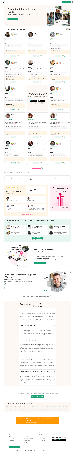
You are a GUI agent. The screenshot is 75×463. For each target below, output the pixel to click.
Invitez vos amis (12, 438)
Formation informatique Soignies (50, 407)
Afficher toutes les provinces (36, 409)
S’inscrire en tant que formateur (54, 1)
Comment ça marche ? (27, 434)
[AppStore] (41, 100)
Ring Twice (6, 172)
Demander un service (66, 1)
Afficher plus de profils (36, 168)
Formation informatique (18, 172)
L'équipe (40, 436)
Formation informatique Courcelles (24, 407)
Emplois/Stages (42, 438)
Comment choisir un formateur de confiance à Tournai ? (31, 356)
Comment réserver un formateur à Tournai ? (29, 310)
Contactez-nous (26, 440)
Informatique (11, 172)
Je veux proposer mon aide (26, 446)
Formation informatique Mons (23, 406)
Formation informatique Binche (11, 407)
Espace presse (42, 440)
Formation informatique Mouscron (50, 406)
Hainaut (25, 172)
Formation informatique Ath (36, 407)
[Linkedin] (53, 434)
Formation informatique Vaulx (62, 407)
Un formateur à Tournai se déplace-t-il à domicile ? (30, 340)
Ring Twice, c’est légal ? (28, 438)
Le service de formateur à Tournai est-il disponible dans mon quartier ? (34, 371)
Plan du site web (57, 450)
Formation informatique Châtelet (63, 406)
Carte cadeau (11, 440)
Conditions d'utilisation (38, 450)
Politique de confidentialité (48, 450)
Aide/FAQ (25, 442)
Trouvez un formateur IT (13, 18)
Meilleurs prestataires (13, 436)
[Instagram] (55, 434)
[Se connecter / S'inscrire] (73, 2)
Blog (10, 434)
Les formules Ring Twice (28, 436)
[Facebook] (52, 434)
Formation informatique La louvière (37, 406)
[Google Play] (34, 100)
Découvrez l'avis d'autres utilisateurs (26, 214)
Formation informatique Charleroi (11, 406)
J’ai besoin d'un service (14, 446)
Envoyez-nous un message (31, 422)
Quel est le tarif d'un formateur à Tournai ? (28, 325)
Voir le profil (14, 55)
